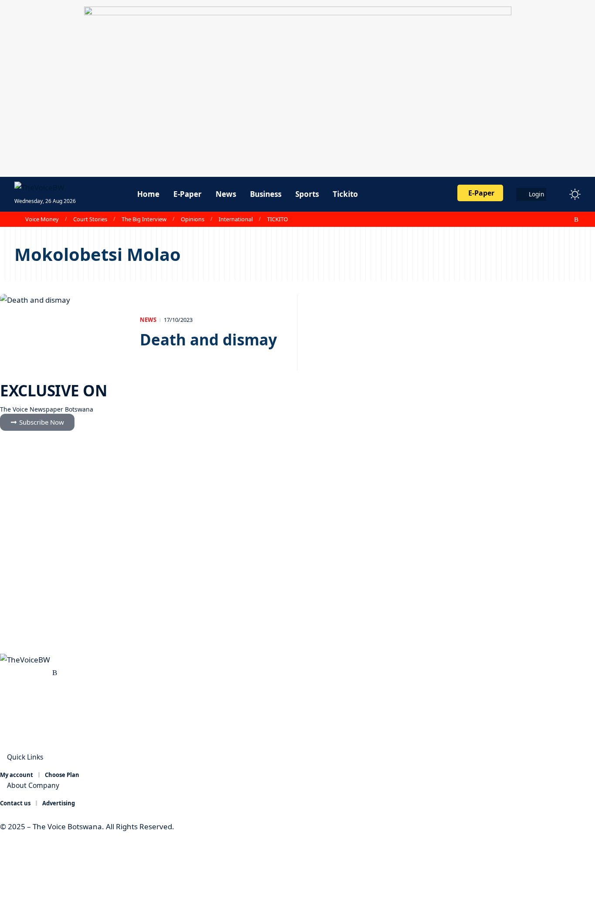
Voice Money (42, 219)
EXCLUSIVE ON (53, 390)
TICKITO (277, 219)
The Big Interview (144, 219)
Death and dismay (210, 339)
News (148, 320)
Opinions (192, 219)
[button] (559, 194)
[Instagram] (557, 219)
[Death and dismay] (63, 332)
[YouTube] (548, 219)
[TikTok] (567, 219)
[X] (538, 219)
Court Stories (90, 219)
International (236, 219)
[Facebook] (529, 219)
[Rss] (576, 219)
